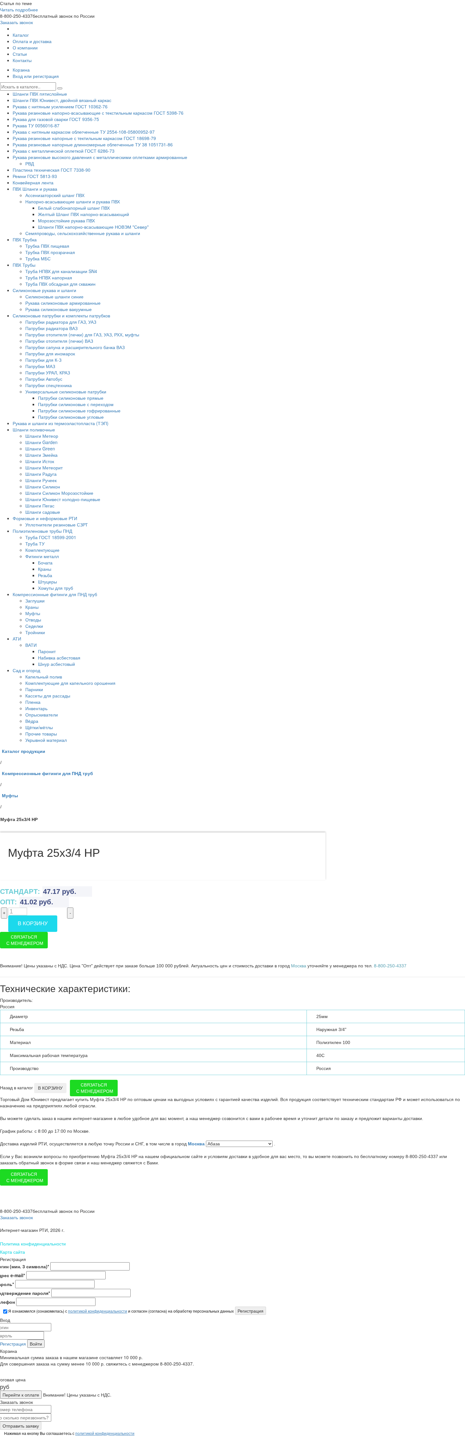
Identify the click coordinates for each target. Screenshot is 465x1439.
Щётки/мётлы (39, 727)
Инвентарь (36, 708)
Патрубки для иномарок (50, 353)
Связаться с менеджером (24, 940)
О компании (25, 47)
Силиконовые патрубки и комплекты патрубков (61, 315)
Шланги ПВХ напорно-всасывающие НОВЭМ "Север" (93, 227)
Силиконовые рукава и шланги (44, 290)
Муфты (32, 613)
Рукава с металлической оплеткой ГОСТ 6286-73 (64, 151)
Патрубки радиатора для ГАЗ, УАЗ (60, 322)
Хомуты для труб (55, 588)
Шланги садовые (42, 512)
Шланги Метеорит (44, 467)
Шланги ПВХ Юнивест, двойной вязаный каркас (62, 100)
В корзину (33, 923)
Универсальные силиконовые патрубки (65, 391)
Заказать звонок (16, 22)
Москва (197, 1143)
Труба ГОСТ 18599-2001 (50, 537)
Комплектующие (42, 550)
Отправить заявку (21, 1426)
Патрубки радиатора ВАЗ (51, 328)
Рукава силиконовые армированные (63, 303)
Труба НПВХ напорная (48, 277)
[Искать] (59, 88)
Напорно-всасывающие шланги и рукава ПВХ (72, 201)
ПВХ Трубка (25, 239)
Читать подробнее (19, 9)
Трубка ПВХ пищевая (47, 246)
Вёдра (31, 721)
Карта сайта (12, 1252)
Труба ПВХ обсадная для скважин (60, 284)
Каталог (21, 35)
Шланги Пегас (39, 505)
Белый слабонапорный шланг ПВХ (74, 208)
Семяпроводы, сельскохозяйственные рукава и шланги (82, 233)
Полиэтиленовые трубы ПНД (42, 531)
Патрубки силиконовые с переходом (76, 404)
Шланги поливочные (34, 429)
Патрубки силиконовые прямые (70, 398)
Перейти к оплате (21, 1394)
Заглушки (35, 600)
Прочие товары (41, 733)
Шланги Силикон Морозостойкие (59, 493)
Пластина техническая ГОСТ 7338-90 (51, 170)
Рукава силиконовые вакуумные (58, 309)
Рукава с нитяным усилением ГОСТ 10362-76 (60, 106)
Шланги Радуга (41, 474)
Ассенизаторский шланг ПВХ (54, 195)
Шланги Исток (39, 461)
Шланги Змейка (41, 455)
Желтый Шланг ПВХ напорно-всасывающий (83, 214)
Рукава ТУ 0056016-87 (36, 125)
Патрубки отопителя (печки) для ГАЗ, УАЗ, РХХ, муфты (82, 334)
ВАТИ (31, 645)
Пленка (32, 702)
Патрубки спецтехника (48, 385)
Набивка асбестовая (59, 657)
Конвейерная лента (33, 182)
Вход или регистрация (36, 76)
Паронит (47, 651)
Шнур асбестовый (56, 664)
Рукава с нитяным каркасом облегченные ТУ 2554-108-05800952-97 (84, 132)
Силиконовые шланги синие (54, 296)
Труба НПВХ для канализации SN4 (61, 271)
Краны (44, 569)
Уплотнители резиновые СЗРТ (56, 524)
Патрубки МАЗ (40, 366)
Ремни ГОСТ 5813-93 (35, 176)
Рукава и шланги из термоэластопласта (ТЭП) (60, 423)
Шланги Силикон (42, 486)
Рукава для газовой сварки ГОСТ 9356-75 (56, 119)
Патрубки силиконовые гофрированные (79, 410)
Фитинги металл (42, 556)
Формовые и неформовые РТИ (45, 518)
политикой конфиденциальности (97, 1311)
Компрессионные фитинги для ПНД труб (55, 594)
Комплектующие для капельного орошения (70, 683)
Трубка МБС (38, 258)
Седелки (34, 626)
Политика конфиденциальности (33, 1243)
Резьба (45, 575)
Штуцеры (47, 581)
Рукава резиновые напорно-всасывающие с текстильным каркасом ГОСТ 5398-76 (98, 113)
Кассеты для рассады (47, 695)
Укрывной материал (46, 740)
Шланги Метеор (41, 436)
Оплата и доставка (32, 41)
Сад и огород (26, 670)
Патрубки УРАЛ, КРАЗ (47, 372)
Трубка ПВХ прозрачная (50, 252)
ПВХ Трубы (24, 265)
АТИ (17, 638)
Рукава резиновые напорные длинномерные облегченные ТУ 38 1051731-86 (93, 144)
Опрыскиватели (41, 714)
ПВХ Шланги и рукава (35, 189)
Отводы (33, 619)
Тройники (35, 632)
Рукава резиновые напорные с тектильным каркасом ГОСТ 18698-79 (84, 138)
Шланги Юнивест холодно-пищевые (62, 499)
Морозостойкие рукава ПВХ (66, 220)
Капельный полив (43, 676)
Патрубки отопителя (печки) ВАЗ (59, 341)
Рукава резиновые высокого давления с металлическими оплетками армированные (100, 157)
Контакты (22, 60)
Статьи (20, 54)
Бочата (45, 562)
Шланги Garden (41, 442)
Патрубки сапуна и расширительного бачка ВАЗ (75, 347)
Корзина (21, 70)
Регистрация (13, 1343)
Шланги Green (40, 448)
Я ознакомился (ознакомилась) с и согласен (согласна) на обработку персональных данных (120, 1311)
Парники (34, 689)
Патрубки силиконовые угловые (71, 417)
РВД (29, 163)
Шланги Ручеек (41, 480)
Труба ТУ (35, 543)
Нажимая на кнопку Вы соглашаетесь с (68, 1433)
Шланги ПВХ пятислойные (40, 94)
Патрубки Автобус (43, 379)
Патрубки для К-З (43, 360)
